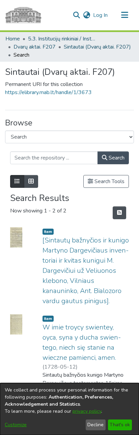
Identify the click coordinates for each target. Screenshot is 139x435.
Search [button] (115, 158)
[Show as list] (17, 181)
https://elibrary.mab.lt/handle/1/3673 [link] (48, 92)
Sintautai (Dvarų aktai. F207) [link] (97, 47)
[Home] (23, 15)
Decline (95, 425)
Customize (16, 425)
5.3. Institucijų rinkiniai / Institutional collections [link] (61, 38)
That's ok (120, 425)
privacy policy (87, 411)
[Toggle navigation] (124, 15)
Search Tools (108, 181)
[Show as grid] (31, 181)
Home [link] (12, 38)
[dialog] (69, 409)
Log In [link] (100, 15)
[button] (76, 15)
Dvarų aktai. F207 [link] (34, 47)
